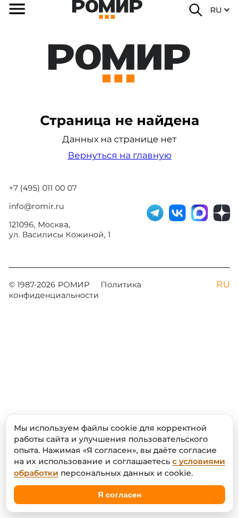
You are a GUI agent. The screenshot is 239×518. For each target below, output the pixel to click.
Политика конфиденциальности (75, 290)
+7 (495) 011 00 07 (43, 188)
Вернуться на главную (120, 155)
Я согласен (119, 494)
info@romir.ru (36, 206)
